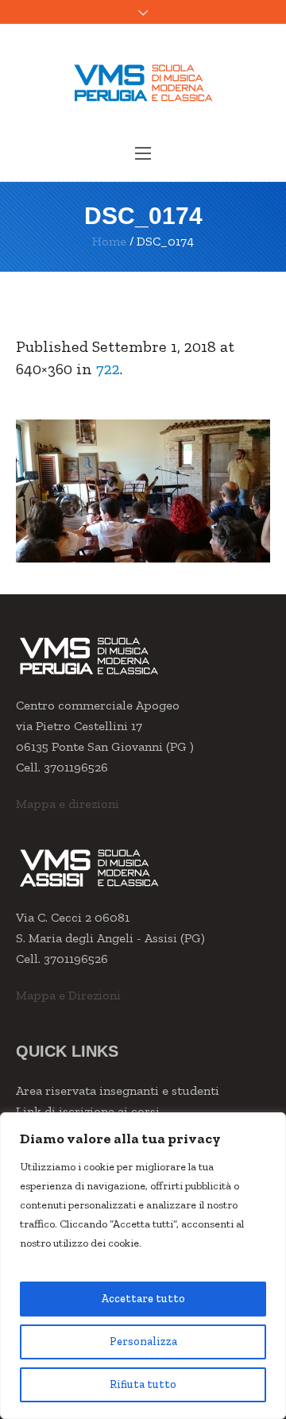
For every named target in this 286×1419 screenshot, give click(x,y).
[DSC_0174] (143, 491)
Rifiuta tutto (143, 1384)
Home (109, 241)
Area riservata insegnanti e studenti (117, 1090)
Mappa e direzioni (67, 803)
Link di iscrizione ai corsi (88, 1111)
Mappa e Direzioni (68, 995)
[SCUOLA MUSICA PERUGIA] (143, 83)
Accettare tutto (143, 1298)
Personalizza (143, 1341)
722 (108, 368)
